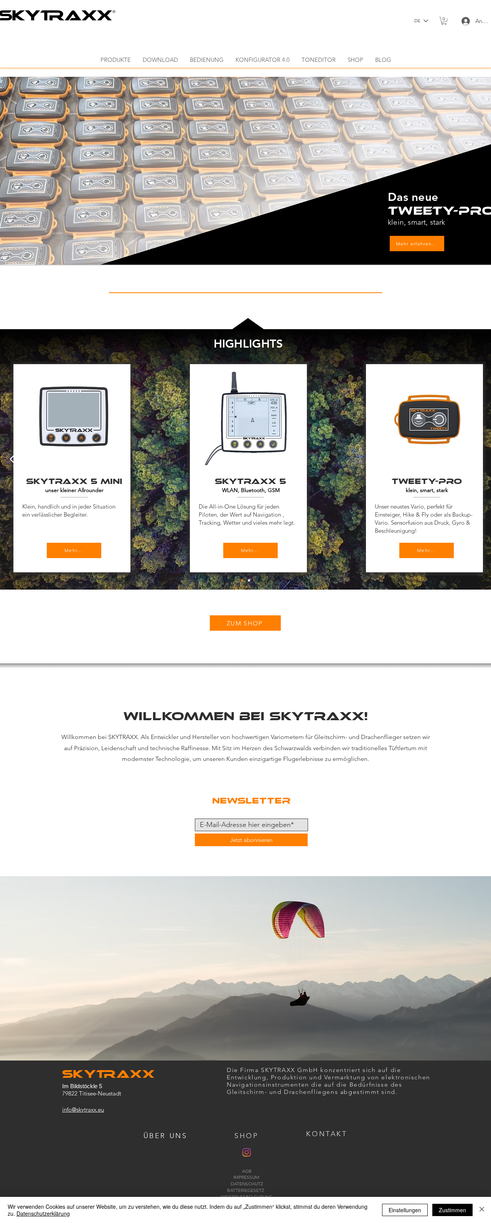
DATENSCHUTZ (247, 1184)
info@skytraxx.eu (83, 1109)
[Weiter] (476, 459)
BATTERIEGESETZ (247, 1190)
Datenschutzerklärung (43, 1213)
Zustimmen (452, 1210)
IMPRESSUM (246, 1177)
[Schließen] (481, 1210)
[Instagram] (246, 1152)
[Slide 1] (242, 580)
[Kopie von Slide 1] (249, 580)
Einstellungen (405, 1210)
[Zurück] (15, 459)
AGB (247, 1171)
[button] (444, 21)
